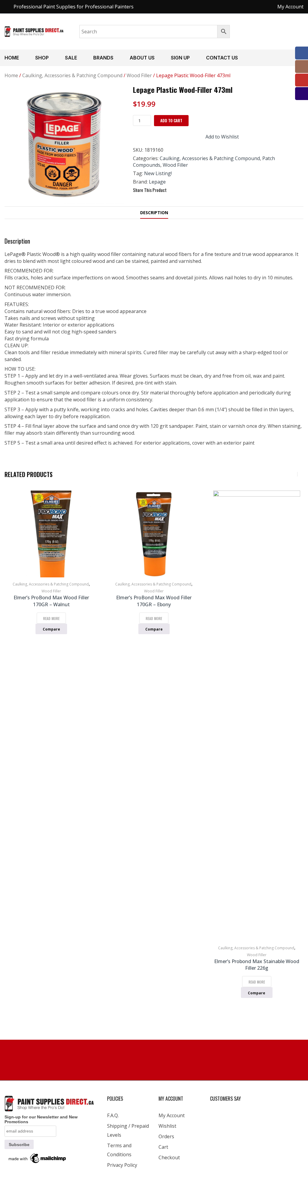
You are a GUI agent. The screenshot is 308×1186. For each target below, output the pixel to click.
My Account (172, 1115)
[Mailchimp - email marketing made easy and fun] (38, 1158)
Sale (71, 58)
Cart (163, 1147)
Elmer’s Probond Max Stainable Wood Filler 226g (256, 965)
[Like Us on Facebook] (301, 53)
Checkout (169, 1157)
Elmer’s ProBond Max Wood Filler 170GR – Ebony (154, 601)
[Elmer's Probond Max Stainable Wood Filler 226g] (256, 716)
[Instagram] (301, 66)
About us (142, 58)
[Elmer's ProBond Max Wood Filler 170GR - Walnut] (51, 534)
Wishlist (167, 1126)
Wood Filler (139, 75)
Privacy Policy (122, 1165)
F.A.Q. (113, 1115)
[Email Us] (301, 93)
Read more (51, 618)
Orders (166, 1136)
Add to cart (171, 120)
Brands (103, 58)
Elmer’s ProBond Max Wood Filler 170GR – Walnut (51, 601)
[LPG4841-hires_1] (64, 144)
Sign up (180, 58)
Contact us (222, 58)
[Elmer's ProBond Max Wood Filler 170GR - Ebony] (153, 534)
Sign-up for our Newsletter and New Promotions (41, 1119)
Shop (42, 58)
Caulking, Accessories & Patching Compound (72, 75)
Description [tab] (154, 212)
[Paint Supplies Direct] (34, 31)
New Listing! (158, 173)
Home (12, 58)
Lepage (157, 181)
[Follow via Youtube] (301, 80)
